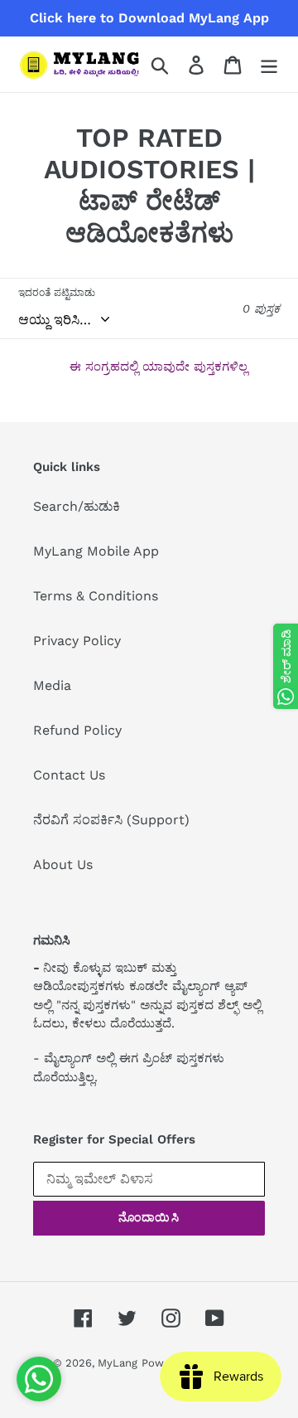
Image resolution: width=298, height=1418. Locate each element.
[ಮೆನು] (269, 64)
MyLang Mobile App (96, 551)
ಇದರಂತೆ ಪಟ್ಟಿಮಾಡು (56, 293)
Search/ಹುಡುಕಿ (76, 506)
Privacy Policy (77, 640)
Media (52, 685)
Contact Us (69, 775)
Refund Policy (77, 730)
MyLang (117, 1363)
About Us (63, 864)
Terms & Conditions (95, 596)
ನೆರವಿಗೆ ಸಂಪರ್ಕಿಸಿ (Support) (111, 820)
